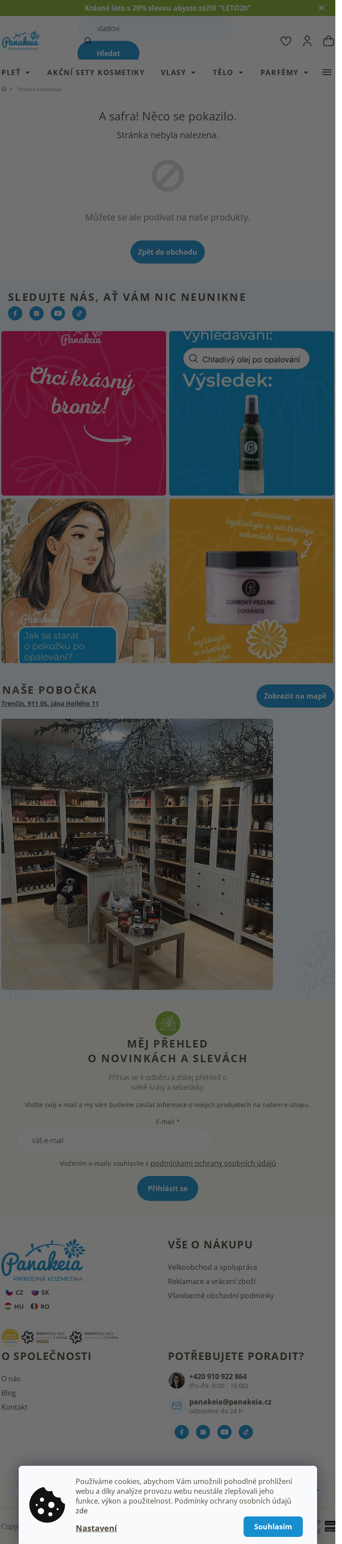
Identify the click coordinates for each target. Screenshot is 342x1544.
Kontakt (14, 1407)
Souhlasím (273, 1527)
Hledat (108, 53)
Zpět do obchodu (167, 252)
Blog (8, 1393)
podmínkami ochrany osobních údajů (213, 1163)
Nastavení (96, 1528)
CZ (19, 1292)
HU (19, 1306)
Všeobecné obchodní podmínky (221, 1295)
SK (45, 1292)
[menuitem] (20, 72)
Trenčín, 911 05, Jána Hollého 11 (50, 703)
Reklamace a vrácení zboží (212, 1281)
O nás (10, 1379)
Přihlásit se (167, 1188)
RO (45, 1306)
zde (82, 1511)
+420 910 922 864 (218, 1376)
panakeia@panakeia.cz (230, 1402)
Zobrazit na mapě (295, 696)
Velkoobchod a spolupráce (212, 1267)
